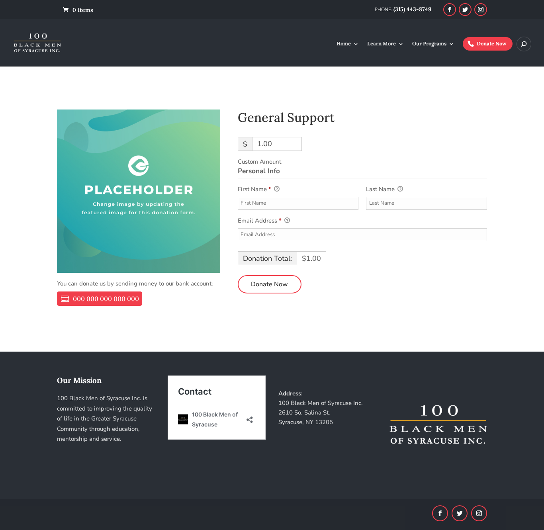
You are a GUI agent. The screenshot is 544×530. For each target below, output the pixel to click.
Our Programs (429, 44)
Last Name (381, 189)
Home (344, 44)
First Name (254, 189)
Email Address (260, 221)
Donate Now (492, 43)
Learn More (381, 44)
